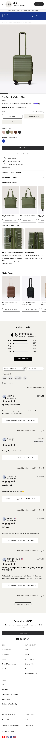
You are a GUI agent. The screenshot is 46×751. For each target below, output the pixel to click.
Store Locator (30, 659)
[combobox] (35, 387)
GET (39, 4)
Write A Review (23, 358)
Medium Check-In (34, 116)
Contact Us (6, 699)
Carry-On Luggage (25, 22)
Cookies (27, 720)
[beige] (11, 132)
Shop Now (35, 10)
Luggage (4, 22)
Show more (7, 383)
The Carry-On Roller (9, 303)
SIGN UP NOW (23, 633)
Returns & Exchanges (10, 694)
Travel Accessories (9, 664)
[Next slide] (45, 10)
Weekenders (6, 649)
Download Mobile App (32, 674)
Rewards (28, 669)
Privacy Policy (29, 714)
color (10, 378)
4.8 (13, 107)
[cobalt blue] (3, 141)
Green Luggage (13, 22)
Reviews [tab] (19, 327)
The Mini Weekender (9, 216)
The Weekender (28, 215)
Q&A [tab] (28, 327)
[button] (32, 16)
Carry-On (12, 116)
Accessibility (29, 726)
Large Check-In (12, 122)
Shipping (5, 689)
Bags (4, 659)
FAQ (3, 684)
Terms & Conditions (8, 714)
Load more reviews (23, 604)
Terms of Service (7, 720)
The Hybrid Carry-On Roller (28, 303)
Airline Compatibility (37, 112)
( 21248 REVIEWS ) (21, 107)
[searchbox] (12, 368)
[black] (19, 132)
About (27, 654)
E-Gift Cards (6, 669)
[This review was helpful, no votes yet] (37, 430)
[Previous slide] (1, 10)
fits (25, 378)
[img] (3, 107)
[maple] (15, 132)
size (4, 378)
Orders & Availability (9, 704)
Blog (26, 649)
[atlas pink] (3, 132)
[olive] (7, 132)
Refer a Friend (30, 664)
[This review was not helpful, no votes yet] (41, 430)
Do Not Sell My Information (10, 726)
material (18, 378)
